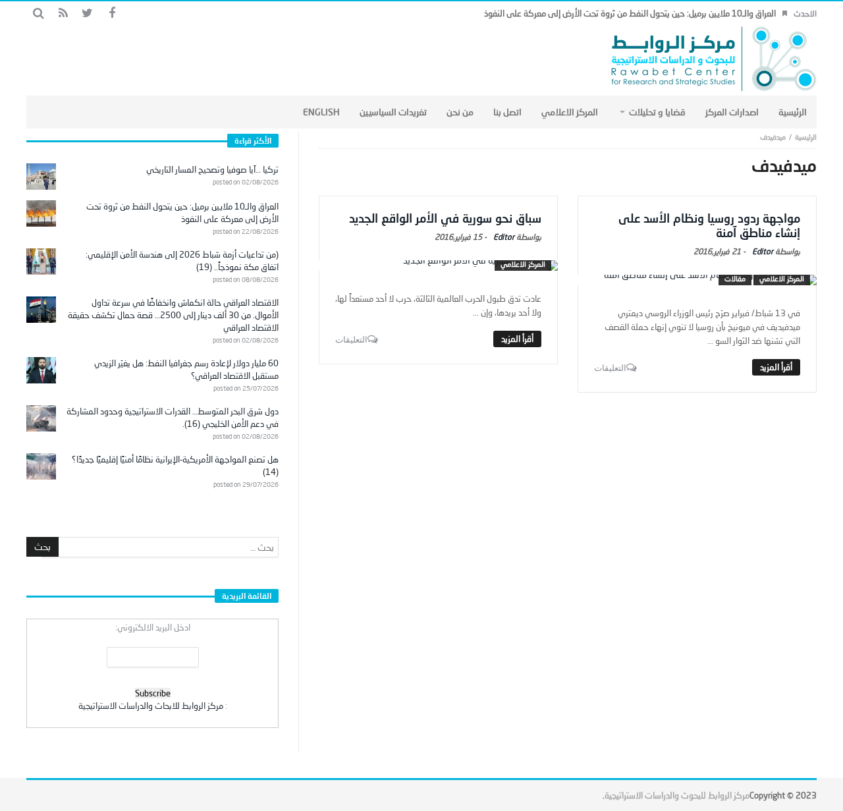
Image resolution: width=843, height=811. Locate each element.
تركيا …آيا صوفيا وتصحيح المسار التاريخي (212, 169)
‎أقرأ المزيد (776, 367)
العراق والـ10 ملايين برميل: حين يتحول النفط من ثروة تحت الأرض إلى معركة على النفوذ (630, 13)
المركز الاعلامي (781, 278)
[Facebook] (111, 13)
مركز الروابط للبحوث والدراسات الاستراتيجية (677, 795)
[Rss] (63, 13)
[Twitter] (87, 13)
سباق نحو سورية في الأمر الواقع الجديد (445, 218)
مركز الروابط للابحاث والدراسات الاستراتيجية (150, 705)
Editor (762, 251)
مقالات (735, 278)
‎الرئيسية (806, 136)
